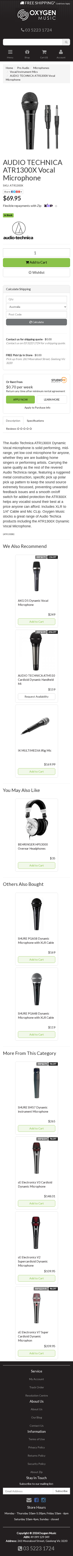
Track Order (36, 1387)
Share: (7, 191)
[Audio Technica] (36, 230)
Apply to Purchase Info (37, 407)
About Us (36, 1409)
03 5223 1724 (38, 1548)
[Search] (66, 42)
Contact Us (37, 1425)
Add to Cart (38, 262)
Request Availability (36, 696)
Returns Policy (36, 1455)
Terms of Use (36, 1439)
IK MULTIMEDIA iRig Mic (34, 750)
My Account (36, 1379)
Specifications (35, 420)
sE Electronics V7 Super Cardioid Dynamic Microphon (33, 1336)
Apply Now (20, 399)
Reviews (11, 428)
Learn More (52, 399)
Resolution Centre (36, 1395)
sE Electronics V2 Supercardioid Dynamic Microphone (33, 1261)
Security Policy (37, 1463)
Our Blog (36, 1417)
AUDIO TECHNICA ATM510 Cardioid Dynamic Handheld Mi (36, 679)
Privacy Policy (36, 1447)
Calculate (38, 322)
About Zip (36, 1472)
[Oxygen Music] (36, 13)
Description (13, 420)
